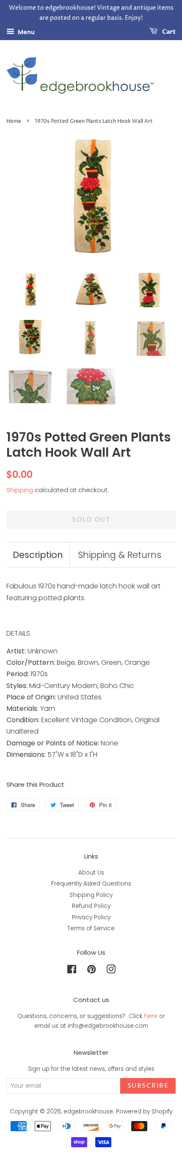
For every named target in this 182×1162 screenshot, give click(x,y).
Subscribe (148, 1085)
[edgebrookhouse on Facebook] (72, 971)
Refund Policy (91, 906)
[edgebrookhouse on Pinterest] (91, 971)
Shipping (19, 489)
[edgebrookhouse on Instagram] (111, 971)
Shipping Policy (91, 895)
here (150, 1016)
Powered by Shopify (144, 1112)
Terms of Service (91, 928)
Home (13, 121)
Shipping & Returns (119, 555)
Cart (168, 32)
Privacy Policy (91, 917)
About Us (91, 873)
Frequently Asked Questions (91, 884)
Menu (26, 31)
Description (38, 555)
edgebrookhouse (88, 1112)
